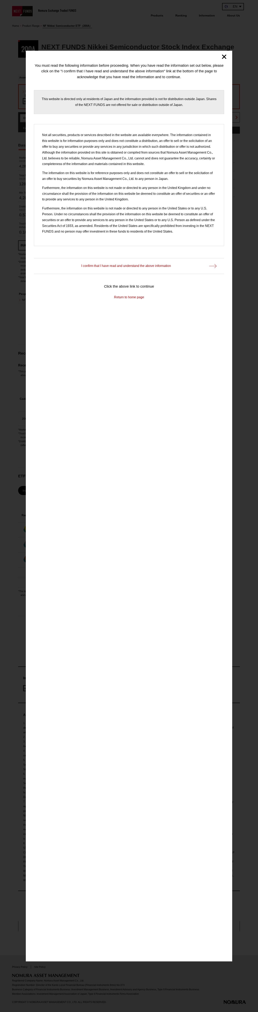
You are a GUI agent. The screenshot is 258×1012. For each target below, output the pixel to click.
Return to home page (129, 297)
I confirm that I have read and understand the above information (126, 266)
